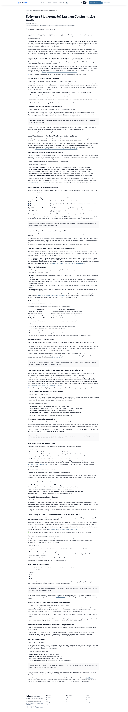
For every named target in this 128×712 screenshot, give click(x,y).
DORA (84, 87)
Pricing (48, 702)
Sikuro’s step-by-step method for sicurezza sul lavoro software (45, 385)
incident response (47, 542)
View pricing (107, 2)
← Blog (27, 13)
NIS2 (51, 70)
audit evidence (60, 597)
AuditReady (89, 678)
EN (84, 2)
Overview (48, 697)
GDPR (70, 678)
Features (48, 699)
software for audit (57, 357)
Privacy (88, 697)
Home (27, 10)
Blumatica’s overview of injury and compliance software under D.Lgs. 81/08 (56, 149)
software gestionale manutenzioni (38, 182)
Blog (31, 10)
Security (88, 702)
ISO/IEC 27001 (65, 217)
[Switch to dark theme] (87, 2)
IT (81, 2)
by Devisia (37, 696)
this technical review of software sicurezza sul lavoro (62, 529)
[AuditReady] (22, 2)
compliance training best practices (37, 464)
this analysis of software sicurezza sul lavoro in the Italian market (59, 72)
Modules (48, 704)
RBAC (29, 203)
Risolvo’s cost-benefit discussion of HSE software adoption (68, 263)
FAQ (67, 697)
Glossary (68, 702)
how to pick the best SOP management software (51, 295)
